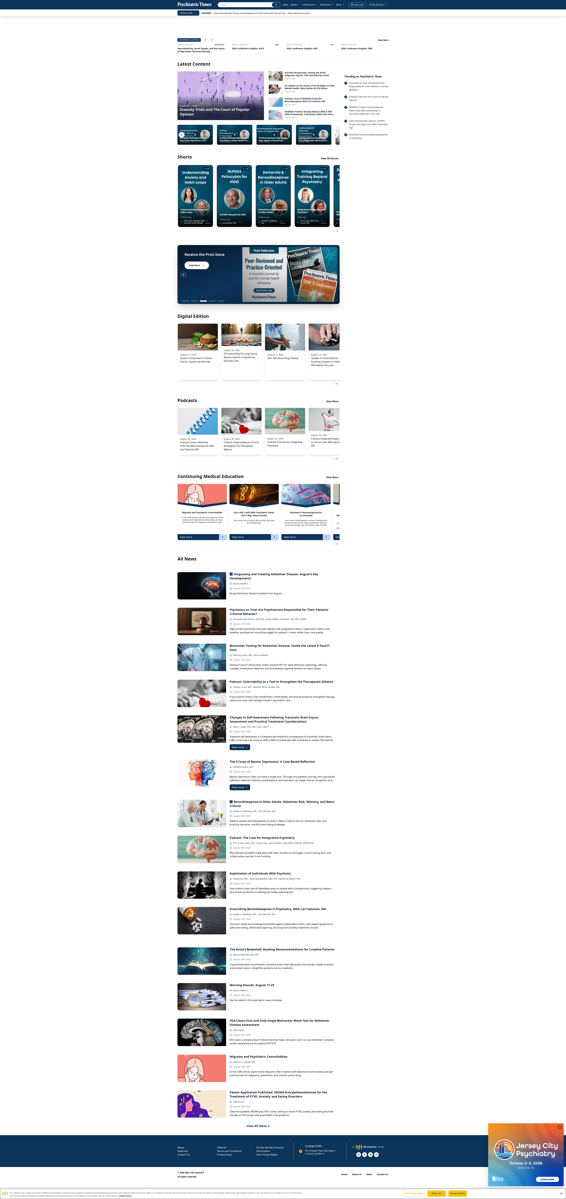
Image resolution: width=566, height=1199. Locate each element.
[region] (283, 1194)
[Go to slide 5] (221, 301)
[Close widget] (560, 1127)
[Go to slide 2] (194, 301)
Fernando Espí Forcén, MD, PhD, (248, 619)
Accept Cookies (457, 1193)
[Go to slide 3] (203, 301)
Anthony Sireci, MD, (242, 655)
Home (344, 1174)
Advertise (182, 1151)
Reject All (436, 1193)
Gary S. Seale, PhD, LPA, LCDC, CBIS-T (251, 726)
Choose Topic (186, 13)
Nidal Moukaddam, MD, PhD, (263, 878)
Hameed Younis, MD (243, 767)
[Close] (561, 1193)
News (285, 4)
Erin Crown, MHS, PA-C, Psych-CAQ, (250, 843)
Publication (325, 4)
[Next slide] (333, 274)
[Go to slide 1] (185, 301)
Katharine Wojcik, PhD (290, 878)
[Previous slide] (183, 274)
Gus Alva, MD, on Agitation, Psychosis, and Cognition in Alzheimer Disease (253, 50)
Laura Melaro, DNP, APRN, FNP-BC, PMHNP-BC (291, 843)
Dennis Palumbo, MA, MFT (246, 954)
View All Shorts (329, 158)
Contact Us (183, 1154)
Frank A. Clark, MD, (242, 687)
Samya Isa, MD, (240, 878)
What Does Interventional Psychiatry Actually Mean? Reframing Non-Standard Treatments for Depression (201, 50)
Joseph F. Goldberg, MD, (245, 811)
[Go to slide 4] (212, 301)
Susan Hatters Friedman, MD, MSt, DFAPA (286, 619)
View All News (257, 1126)
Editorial (221, 1147)
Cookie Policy (125, 1195)
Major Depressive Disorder (299, 13)
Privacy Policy (224, 1154)
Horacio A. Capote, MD (244, 1062)
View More (383, 40)
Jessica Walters (240, 583)
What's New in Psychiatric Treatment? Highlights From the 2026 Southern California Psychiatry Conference (364, 50)
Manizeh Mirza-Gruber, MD (266, 687)
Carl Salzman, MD (266, 811)
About (180, 1147)
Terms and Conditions (229, 1151)
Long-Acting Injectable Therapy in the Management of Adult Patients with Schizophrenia (249, 13)
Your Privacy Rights (267, 1154)
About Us (357, 1174)
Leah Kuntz (238, 1030)
